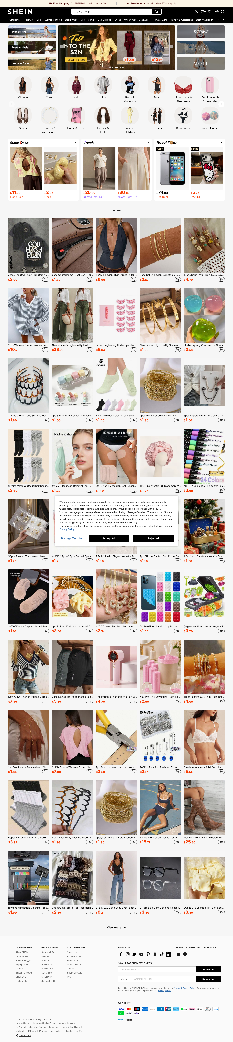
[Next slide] (171, 46)
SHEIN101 (21, 977)
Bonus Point (72, 960)
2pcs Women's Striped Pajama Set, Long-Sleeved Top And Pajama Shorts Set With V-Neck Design (28, 345)
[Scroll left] (219, 19)
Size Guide (46, 973)
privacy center (164, 990)
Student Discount (24, 973)
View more (114, 927)
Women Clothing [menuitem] (53, 19)
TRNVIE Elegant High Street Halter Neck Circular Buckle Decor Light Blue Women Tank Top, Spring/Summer (116, 275)
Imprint (69, 1031)
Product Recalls (74, 964)
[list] (145, 954)
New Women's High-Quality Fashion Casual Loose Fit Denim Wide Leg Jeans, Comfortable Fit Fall (72, 345)
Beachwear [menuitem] (71, 19)
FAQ (69, 977)
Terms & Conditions (71, 1027)
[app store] (178, 956)
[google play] (185, 956)
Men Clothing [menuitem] (104, 19)
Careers (19, 969)
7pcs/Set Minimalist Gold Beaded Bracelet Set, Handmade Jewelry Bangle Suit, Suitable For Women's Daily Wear (116, 837)
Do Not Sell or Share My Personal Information (37, 1027)
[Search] (156, 11)
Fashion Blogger (23, 960)
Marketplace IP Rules (26, 1031)
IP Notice (43, 1031)
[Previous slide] (62, 46)
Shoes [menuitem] (118, 19)
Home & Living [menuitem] (160, 19)
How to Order (47, 964)
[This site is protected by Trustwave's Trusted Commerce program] (120, 1020)
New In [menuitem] (29, 19)
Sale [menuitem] (39, 19)
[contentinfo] (169, 1011)
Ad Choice (81, 1031)
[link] (58, 3)
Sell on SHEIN (48, 981)
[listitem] (28, 250)
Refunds (45, 960)
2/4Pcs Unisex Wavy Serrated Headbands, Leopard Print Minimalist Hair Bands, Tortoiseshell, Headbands (28, 415)
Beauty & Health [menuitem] (204, 19)
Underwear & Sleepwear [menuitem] (136, 19)
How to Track (47, 969)
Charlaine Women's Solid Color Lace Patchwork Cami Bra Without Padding (204, 767)
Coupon (71, 969)
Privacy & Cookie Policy (184, 988)
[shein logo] (20, 11)
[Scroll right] (223, 19)
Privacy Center (23, 1023)
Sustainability (22, 956)
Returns (45, 956)
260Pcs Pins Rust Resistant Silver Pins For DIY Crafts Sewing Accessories (160, 767)
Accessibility (57, 1031)
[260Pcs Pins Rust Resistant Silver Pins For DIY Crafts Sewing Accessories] (160, 737)
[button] (217, 12)
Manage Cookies (67, 1023)
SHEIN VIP (46, 977)
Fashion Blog (22, 981)
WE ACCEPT (124, 1003)
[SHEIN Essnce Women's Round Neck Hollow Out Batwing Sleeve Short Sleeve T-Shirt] (72, 737)
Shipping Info (47, 952)
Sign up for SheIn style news (135, 963)
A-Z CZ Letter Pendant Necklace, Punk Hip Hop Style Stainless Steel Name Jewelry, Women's (116, 626)
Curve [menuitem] (91, 19)
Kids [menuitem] (82, 19)
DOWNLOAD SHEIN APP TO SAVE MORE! (196, 948)
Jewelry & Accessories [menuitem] (182, 19)
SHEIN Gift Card (74, 973)
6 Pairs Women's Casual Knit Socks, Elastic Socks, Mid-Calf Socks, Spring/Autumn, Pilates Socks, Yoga (28, 486)
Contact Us (72, 952)
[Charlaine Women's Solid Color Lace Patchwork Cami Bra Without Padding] (204, 737)
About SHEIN (22, 952)
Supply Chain (22, 964)
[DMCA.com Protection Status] (129, 1020)
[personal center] (196, 12)
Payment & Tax (74, 956)
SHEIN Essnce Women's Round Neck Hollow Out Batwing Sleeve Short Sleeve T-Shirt (72, 767)
